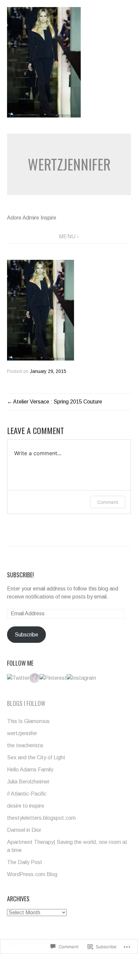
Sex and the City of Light (36, 757)
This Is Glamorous (28, 721)
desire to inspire (25, 806)
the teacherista (25, 745)
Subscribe (26, 634)
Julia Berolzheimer (28, 781)
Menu (67, 236)
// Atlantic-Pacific (27, 794)
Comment (107, 502)
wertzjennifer (69, 164)
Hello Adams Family (30, 769)
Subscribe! (20, 575)
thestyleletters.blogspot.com (41, 818)
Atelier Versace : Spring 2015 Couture (57, 401)
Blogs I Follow (26, 703)
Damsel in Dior (24, 830)
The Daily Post (24, 862)
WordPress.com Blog (32, 874)
